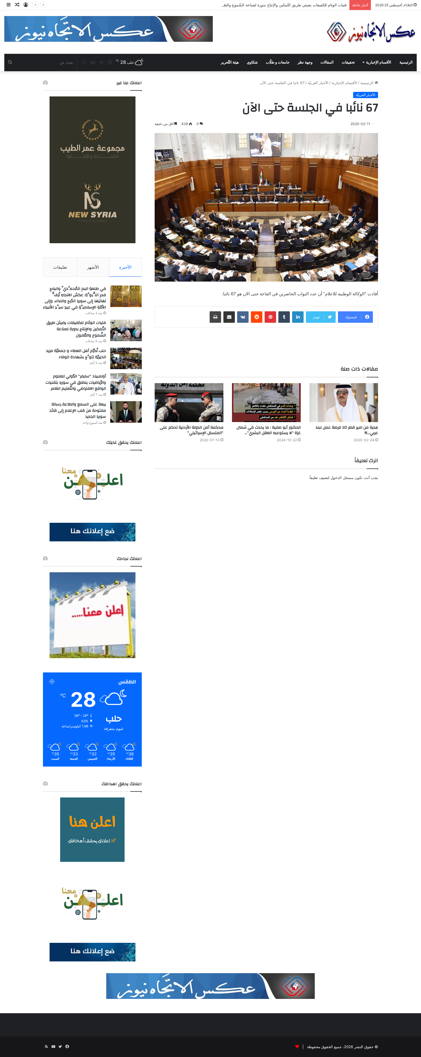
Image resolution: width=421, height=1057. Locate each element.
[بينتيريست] (270, 317)
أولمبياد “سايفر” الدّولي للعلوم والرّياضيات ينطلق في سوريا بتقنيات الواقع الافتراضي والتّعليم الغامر (76, 382)
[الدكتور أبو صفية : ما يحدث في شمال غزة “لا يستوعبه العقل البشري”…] (266, 402)
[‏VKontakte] (243, 317)
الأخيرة (125, 267)
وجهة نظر (305, 62)
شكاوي (252, 62)
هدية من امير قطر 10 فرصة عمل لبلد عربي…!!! (347, 430)
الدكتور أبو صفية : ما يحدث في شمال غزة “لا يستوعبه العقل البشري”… (269, 430)
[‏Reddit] (256, 317)
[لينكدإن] (298, 317)
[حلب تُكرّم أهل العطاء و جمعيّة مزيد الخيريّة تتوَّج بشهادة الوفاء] (126, 358)
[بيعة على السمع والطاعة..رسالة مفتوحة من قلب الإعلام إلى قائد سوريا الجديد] (126, 412)
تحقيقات (348, 62)
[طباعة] (215, 317)
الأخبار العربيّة (318, 82)
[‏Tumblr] (284, 317)
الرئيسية (406, 62)
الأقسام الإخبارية (378, 62)
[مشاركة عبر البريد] (229, 317)
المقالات (327, 62)
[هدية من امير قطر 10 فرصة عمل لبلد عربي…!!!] (343, 402)
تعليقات (60, 267)
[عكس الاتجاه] (371, 32)
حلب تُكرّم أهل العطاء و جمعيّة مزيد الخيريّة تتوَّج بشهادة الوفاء (76, 354)
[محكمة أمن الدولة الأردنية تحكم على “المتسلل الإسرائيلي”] (189, 402)
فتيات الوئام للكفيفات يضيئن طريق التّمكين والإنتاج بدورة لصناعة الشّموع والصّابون (282, 5)
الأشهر (93, 267)
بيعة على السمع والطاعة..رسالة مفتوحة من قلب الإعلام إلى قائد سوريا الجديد (78, 410)
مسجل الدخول (341, 477)
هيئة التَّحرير (230, 62)
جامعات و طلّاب (278, 62)
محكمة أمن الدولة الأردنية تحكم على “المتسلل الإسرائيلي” (191, 430)
